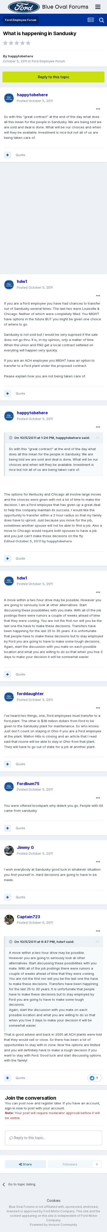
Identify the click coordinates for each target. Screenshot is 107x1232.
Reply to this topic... (29, 1138)
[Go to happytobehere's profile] (9, 98)
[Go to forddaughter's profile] (9, 697)
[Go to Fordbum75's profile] (9, 787)
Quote (20, 155)
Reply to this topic (53, 77)
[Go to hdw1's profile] (9, 285)
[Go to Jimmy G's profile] (9, 851)
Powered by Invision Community (53, 1225)
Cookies (53, 1200)
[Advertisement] (53, 220)
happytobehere (20, 56)
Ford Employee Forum (48, 61)
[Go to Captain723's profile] (9, 920)
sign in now (14, 1108)
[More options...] (98, 109)
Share (27, 1164)
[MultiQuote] (7, 155)
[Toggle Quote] (11, 438)
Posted (35, 101)
